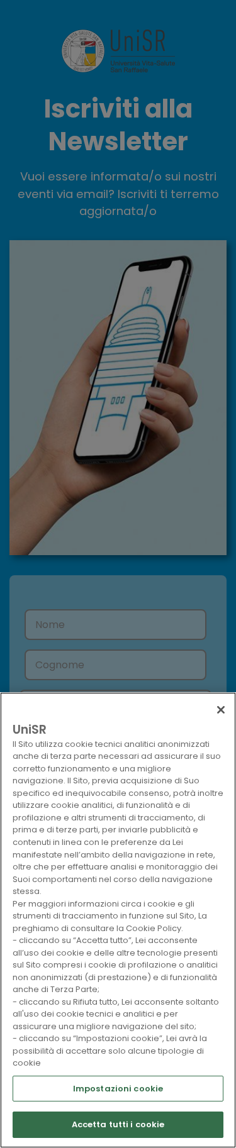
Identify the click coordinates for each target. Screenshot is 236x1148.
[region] (118, 920)
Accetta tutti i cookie (118, 1124)
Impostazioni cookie (118, 1089)
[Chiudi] (221, 710)
